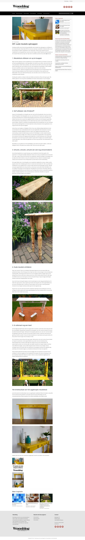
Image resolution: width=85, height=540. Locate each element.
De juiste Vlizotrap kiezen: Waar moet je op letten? (63, 70)
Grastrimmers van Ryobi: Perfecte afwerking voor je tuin (61, 64)
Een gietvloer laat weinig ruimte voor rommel (62, 60)
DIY (12, 42)
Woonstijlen (26, 13)
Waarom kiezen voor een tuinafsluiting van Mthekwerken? (63, 67)
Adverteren (57, 523)
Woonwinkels (46, 13)
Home (13, 13)
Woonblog (66, 1)
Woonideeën (33, 13)
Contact (71, 1)
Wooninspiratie (36, 518)
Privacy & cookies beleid (59, 522)
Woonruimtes (19, 13)
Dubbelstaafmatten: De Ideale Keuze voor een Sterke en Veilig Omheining (63, 57)
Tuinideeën (39, 13)
